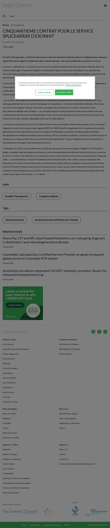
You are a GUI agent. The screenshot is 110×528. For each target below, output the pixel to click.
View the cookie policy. (73, 85)
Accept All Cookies (64, 92)
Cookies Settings (44, 92)
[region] (55, 87)
